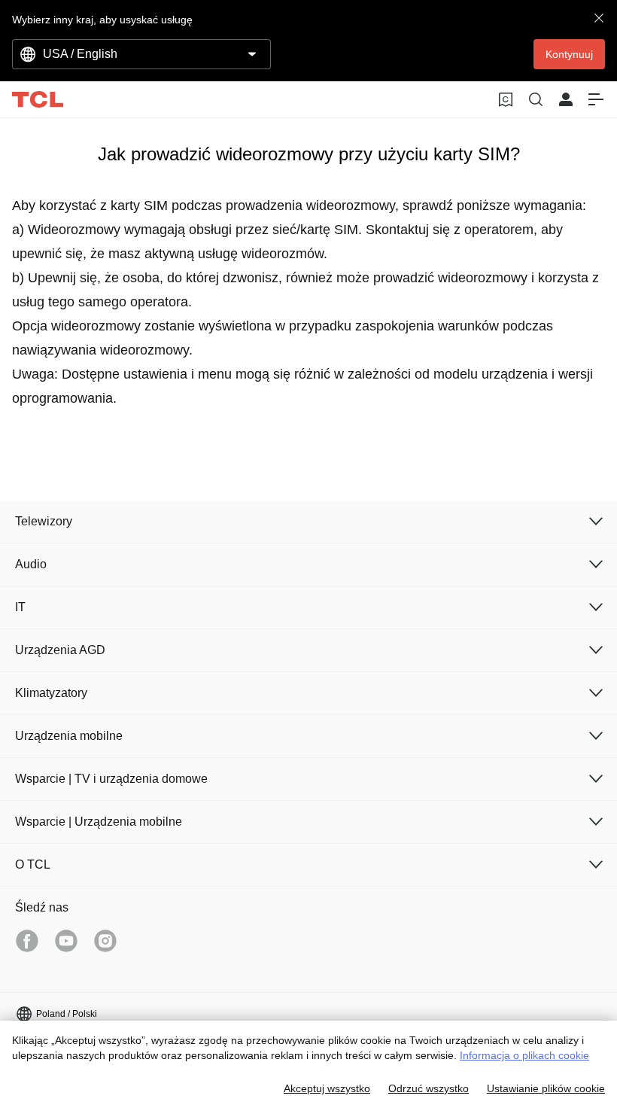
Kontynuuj (569, 54)
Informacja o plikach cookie (524, 1055)
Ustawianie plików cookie (546, 1088)
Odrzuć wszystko (428, 1088)
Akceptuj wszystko (327, 1088)
